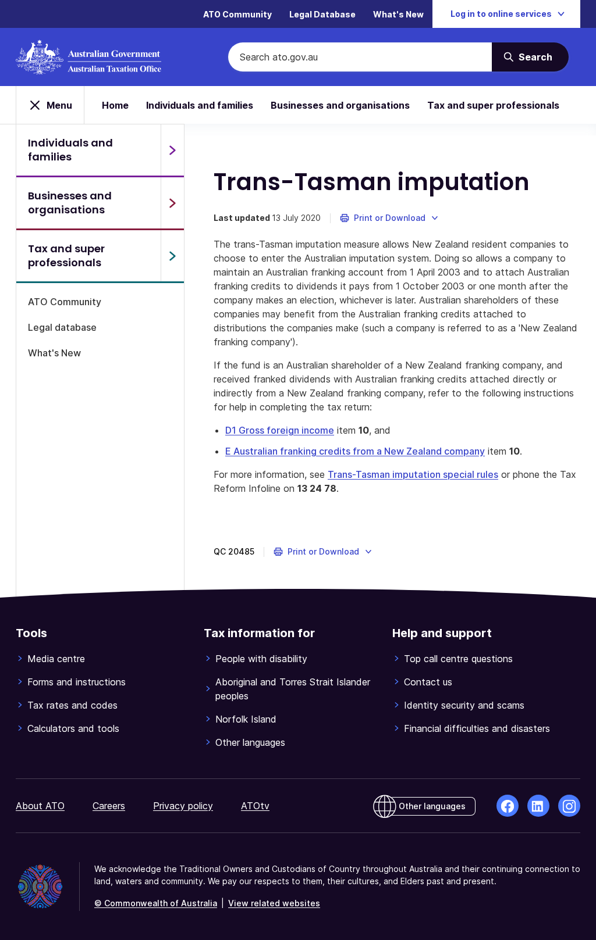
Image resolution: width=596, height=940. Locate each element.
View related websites (274, 903)
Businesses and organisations (340, 105)
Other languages (250, 742)
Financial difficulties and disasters (477, 728)
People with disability (261, 658)
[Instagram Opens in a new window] (569, 806)
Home (115, 105)
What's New (398, 14)
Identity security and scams (464, 705)
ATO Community (237, 14)
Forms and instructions (76, 682)
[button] (390, 218)
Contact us (428, 682)
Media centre (56, 658)
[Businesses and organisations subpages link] (172, 202)
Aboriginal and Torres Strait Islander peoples (292, 689)
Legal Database (322, 14)
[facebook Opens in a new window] (507, 806)
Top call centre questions (458, 658)
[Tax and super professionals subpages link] (172, 255)
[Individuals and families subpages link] (172, 150)
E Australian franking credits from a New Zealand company (355, 451)
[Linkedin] (538, 806)
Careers (109, 806)
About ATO (40, 806)
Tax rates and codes (72, 705)
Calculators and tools (73, 728)
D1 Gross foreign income (279, 430)
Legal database (62, 327)
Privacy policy (183, 806)
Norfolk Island (245, 719)
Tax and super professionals (493, 105)
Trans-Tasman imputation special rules (413, 474)
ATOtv (255, 806)
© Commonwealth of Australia (155, 903)
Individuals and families (199, 105)
